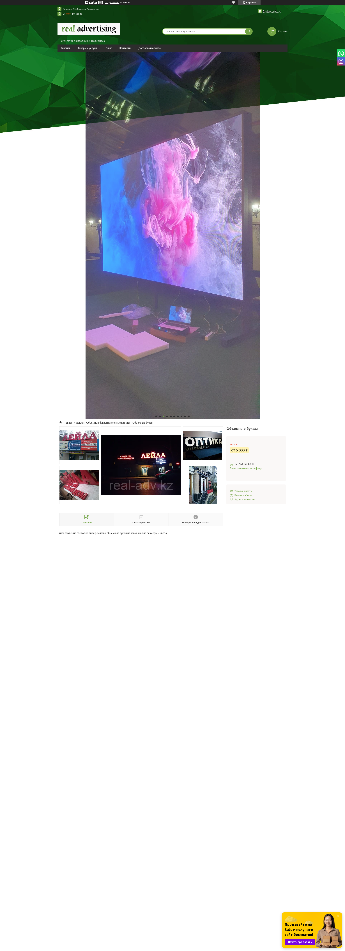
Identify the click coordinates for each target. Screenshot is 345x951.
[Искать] (249, 31)
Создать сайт (112, 2)
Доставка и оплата (149, 48)
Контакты (125, 48)
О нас (109, 48)
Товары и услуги (87, 48)
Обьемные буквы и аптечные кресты (108, 422)
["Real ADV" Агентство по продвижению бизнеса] (89, 29)
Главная (65, 48)
